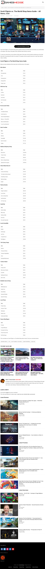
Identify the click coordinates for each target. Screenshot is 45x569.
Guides (5, 7)
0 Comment (16, 15)
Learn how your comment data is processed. (26, 394)
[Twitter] (4, 549)
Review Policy (22, 567)
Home (2, 7)
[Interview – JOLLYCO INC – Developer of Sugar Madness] (9, 498)
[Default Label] (10, 549)
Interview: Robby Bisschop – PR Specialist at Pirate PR (30, 529)
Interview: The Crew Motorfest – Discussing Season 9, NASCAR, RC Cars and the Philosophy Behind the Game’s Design (30, 519)
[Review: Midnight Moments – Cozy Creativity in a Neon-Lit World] (9, 439)
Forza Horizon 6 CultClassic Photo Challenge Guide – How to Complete (22, 358)
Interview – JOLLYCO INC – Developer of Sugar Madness (31, 493)
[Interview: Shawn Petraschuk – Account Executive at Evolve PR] (9, 510)
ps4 (9, 341)
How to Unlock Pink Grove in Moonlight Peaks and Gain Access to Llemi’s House (22, 373)
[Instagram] (7, 549)
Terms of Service (35, 567)
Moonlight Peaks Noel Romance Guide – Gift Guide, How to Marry (37, 373)
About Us (10, 567)
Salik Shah (2, 15)
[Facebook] (1, 549)
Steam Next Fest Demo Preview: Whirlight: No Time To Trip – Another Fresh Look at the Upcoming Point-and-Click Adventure (31, 482)
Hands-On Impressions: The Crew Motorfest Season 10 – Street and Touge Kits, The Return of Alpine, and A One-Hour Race (31, 448)
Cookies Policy (28, 567)
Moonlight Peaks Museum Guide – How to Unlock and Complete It (36, 358)
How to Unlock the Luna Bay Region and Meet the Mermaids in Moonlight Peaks (7, 373)
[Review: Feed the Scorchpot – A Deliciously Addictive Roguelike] (9, 417)
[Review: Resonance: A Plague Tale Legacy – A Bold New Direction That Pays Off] (9, 405)
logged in (8, 392)
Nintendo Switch (4, 341)
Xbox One (33, 341)
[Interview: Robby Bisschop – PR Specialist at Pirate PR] (9, 534)
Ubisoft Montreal (26, 341)
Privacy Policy (15, 567)
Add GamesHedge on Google (23, 46)
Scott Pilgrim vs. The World (16, 341)
